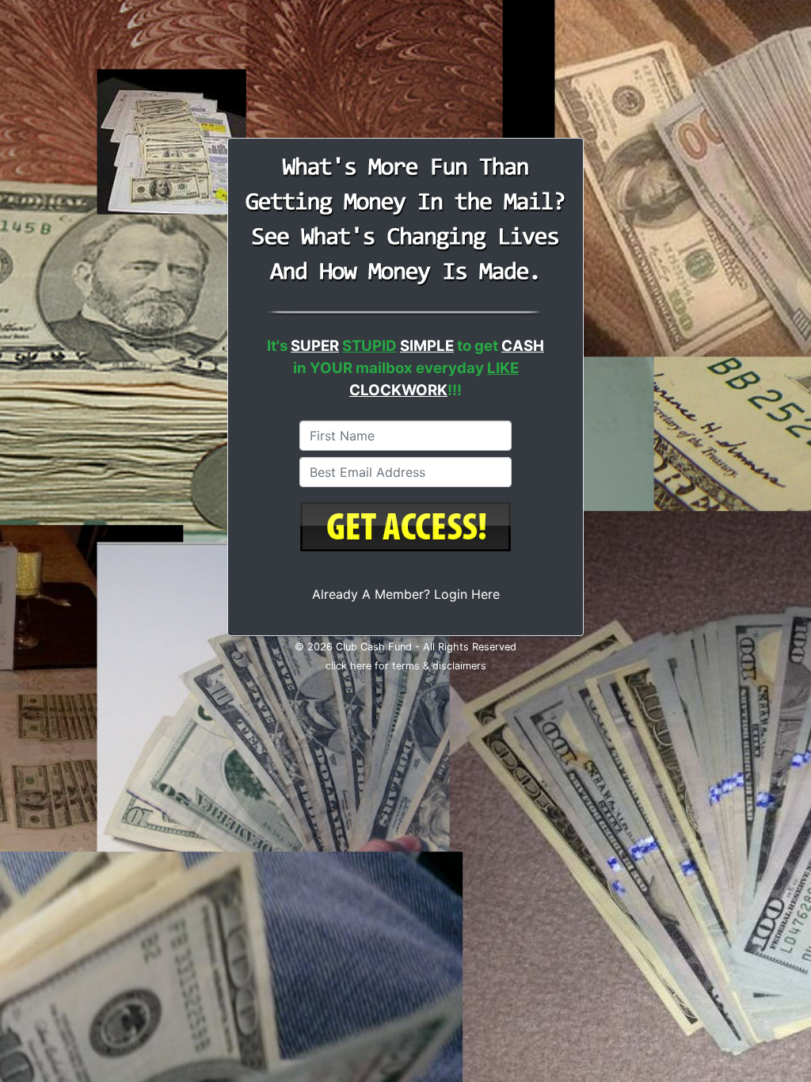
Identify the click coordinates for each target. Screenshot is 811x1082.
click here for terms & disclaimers (406, 666)
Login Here (467, 594)
